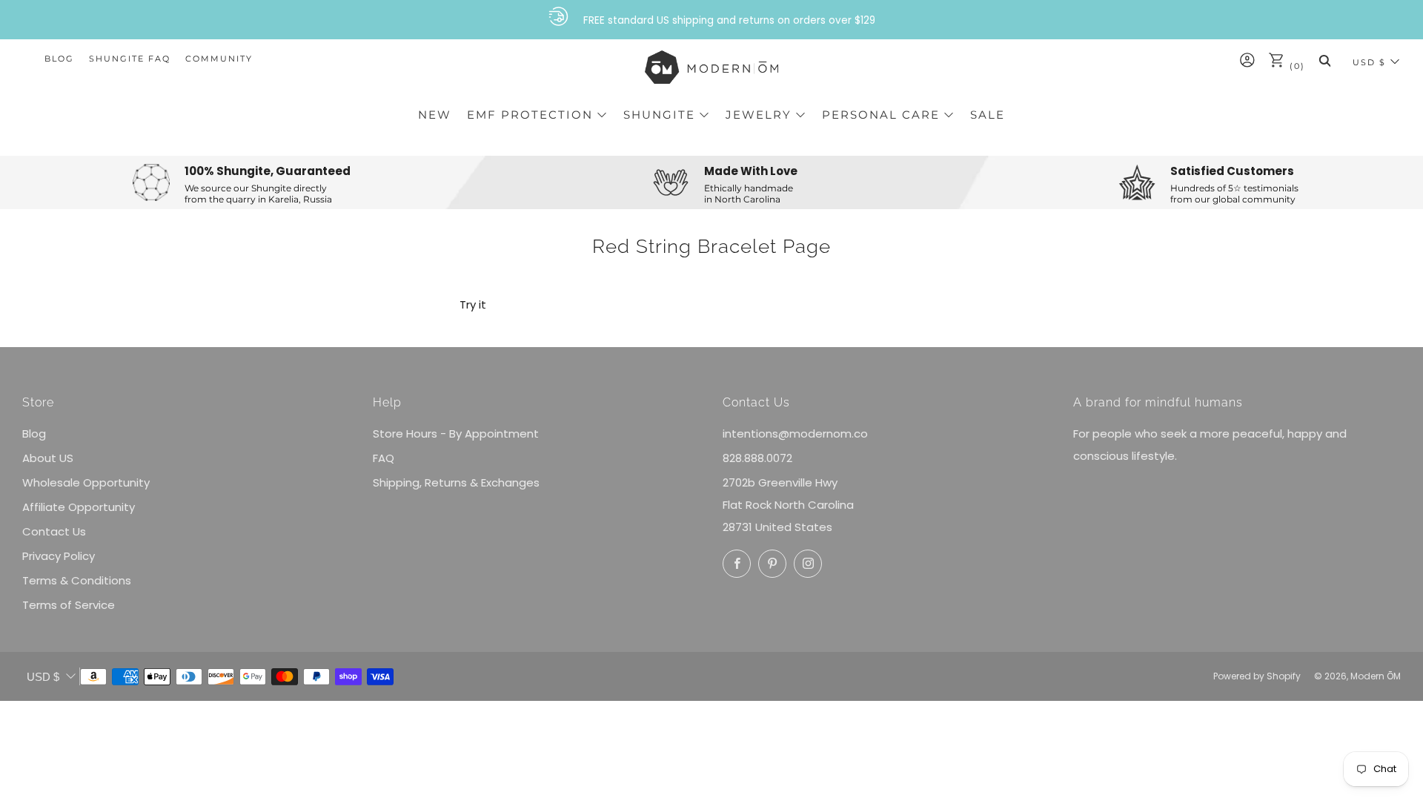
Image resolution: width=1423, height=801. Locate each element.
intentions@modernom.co (795, 433)
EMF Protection (530, 115)
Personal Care (881, 115)
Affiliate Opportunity (78, 507)
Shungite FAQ (129, 58)
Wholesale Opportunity (86, 482)
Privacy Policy (58, 556)
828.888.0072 (757, 458)
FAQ (383, 458)
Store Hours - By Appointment (456, 433)
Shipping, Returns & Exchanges (456, 482)
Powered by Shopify (1257, 676)
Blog (59, 58)
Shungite (659, 115)
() (1295, 66)
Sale (987, 115)
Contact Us (54, 531)
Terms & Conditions (76, 580)
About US (47, 458)
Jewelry (759, 115)
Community (219, 58)
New (434, 115)
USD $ (1369, 62)
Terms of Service (68, 605)
